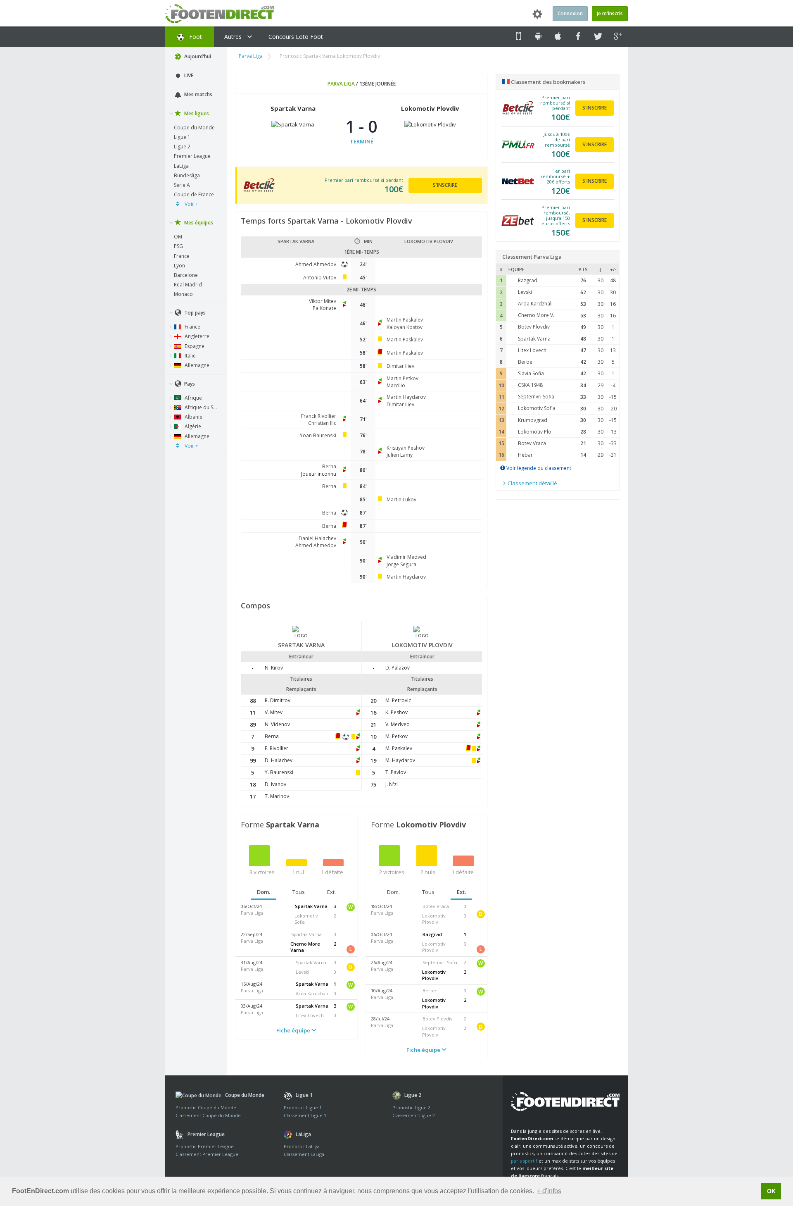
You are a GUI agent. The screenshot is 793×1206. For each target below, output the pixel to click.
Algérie (192, 426)
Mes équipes (198, 222)
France (182, 256)
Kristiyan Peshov (406, 447)
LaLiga (181, 165)
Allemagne (196, 365)
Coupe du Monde (194, 127)
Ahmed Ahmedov (315, 264)
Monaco (183, 294)
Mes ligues (196, 113)
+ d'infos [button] (549, 1190)
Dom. (263, 892)
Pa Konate (324, 308)
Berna (329, 466)
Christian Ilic (322, 423)
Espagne (193, 346)
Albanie (192, 416)
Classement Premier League (207, 1154)
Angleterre (196, 336)
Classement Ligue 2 (413, 1115)
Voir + (190, 203)
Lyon (179, 265)
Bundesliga (187, 175)
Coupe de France (194, 194)
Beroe (525, 361)
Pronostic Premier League (205, 1146)
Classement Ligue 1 (305, 1115)
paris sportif (524, 1161)
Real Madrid (188, 284)
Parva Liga (251, 56)
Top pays (194, 312)
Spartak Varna (534, 338)
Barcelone (186, 275)
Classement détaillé (531, 483)
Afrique (192, 397)
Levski (525, 292)
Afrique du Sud (201, 407)
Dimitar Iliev (400, 365)
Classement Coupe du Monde (208, 1115)
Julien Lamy (400, 454)
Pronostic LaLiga (302, 1146)
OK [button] (771, 1191)
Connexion (570, 13)
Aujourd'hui (197, 56)
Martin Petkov (402, 378)
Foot (195, 37)
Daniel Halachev (317, 538)
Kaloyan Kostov (405, 327)
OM (178, 236)
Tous (298, 892)
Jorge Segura (401, 564)
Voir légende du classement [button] (538, 468)
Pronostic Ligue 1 (303, 1107)
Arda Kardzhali (535, 303)
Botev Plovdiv (534, 326)
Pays (189, 383)
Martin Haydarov (406, 396)
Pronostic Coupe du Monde (206, 1107)
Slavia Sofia (531, 373)
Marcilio (396, 385)
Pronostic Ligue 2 (411, 1107)
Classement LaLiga (304, 1154)
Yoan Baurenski (318, 435)
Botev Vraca (532, 443)
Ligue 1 (182, 137)
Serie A (182, 184)
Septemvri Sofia (536, 396)
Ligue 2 (182, 146)
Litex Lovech (532, 350)
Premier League (192, 156)
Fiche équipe (293, 1030)
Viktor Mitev (322, 301)
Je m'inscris (610, 13)
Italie (189, 355)
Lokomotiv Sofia (537, 408)
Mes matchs (197, 94)
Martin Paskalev (405, 319)
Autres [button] (233, 37)
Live (188, 75)
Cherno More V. (536, 315)
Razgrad (527, 280)
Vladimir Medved (406, 556)
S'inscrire (445, 184)
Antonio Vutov (319, 277)
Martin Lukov (401, 499)
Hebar (525, 454)
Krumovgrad (532, 420)
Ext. (331, 892)
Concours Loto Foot (295, 37)
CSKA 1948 (530, 384)
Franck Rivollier (318, 415)
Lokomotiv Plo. (535, 431)
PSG (178, 246)
